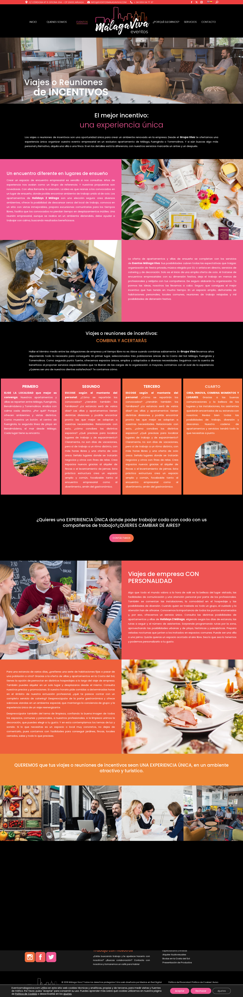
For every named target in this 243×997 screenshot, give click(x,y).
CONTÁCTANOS (121, 538)
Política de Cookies (201, 982)
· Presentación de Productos (177, 962)
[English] (208, 2)
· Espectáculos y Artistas (174, 950)
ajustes (67, 993)
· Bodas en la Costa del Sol (176, 958)
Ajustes (222, 991)
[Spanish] (211, 2)
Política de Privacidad (179, 982)
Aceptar (179, 991)
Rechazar (201, 991)
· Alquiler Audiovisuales (174, 954)
